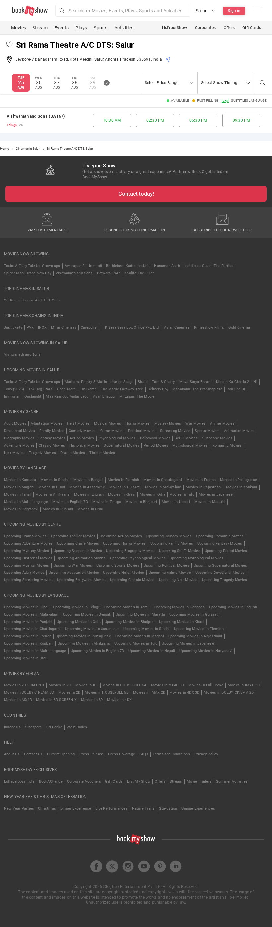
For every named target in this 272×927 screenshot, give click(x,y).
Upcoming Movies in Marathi (140, 614)
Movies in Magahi (19, 487)
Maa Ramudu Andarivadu (67, 396)
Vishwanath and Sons (74, 273)
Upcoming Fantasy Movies (219, 543)
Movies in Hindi (51, 487)
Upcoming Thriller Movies (73, 536)
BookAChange (51, 781)
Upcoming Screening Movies (28, 580)
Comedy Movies (82, 431)
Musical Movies (107, 423)
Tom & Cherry (163, 382)
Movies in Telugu (106, 502)
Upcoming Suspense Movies (78, 551)
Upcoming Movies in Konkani (28, 643)
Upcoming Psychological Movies (138, 558)
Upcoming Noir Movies (178, 580)
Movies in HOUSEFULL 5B (106, 692)
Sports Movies (207, 431)
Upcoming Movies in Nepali (151, 651)
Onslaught (33, 396)
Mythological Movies (190, 445)
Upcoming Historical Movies (28, 558)
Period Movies (156, 445)
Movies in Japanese (216, 494)
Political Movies (142, 431)
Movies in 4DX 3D (184, 692)
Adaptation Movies (46, 423)
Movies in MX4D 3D (167, 685)
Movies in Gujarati (125, 487)
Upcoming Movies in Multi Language (35, 651)
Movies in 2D (69, 692)
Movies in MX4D (18, 700)
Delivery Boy (158, 389)
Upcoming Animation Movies (81, 558)
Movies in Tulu (182, 494)
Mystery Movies (167, 423)
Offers (229, 28)
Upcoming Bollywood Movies (81, 580)
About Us (12, 754)
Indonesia (12, 727)
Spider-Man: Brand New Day (27, 273)
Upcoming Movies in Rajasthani (195, 636)
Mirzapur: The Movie (137, 396)
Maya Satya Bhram (195, 382)
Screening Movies (175, 431)
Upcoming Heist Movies (123, 573)
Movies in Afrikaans (52, 494)
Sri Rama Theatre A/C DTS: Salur (32, 300)
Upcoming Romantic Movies (220, 536)
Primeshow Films (209, 327)
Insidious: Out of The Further (209, 266)
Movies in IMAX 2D (149, 692)
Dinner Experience (75, 808)
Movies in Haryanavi (21, 509)
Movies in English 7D (70, 502)
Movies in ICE (87, 685)
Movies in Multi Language (26, 502)
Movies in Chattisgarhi (162, 480)
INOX (42, 327)
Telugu (12, 125)
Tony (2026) (14, 389)
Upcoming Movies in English (233, 607)
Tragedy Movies (42, 453)
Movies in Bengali (88, 480)
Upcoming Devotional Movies (220, 573)
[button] (122, 11)
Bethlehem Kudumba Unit (128, 266)
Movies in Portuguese (238, 480)
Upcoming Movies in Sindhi (146, 629)
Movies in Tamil (17, 494)
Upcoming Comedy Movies (168, 536)
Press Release (91, 754)
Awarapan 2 (75, 266)
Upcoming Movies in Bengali (87, 614)
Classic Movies (52, 445)
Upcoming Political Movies (166, 565)
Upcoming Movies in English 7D (97, 651)
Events (61, 27)
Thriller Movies (102, 453)
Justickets (13, 327)
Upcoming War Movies (73, 565)
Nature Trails (143, 808)
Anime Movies (222, 423)
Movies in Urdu (90, 509)
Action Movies (82, 438)
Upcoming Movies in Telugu (76, 607)
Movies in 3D (92, 700)
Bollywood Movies (155, 438)
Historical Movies (84, 445)
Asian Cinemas (177, 327)
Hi (255, 382)
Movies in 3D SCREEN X (56, 700)
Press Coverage (121, 754)
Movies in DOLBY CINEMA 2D (229, 692)
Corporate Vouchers (84, 781)
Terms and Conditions (171, 754)
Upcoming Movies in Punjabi (28, 622)
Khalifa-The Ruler (139, 273)
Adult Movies (15, 423)
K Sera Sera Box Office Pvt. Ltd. (132, 327)
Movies (18, 27)
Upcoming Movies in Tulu (136, 643)
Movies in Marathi (209, 502)
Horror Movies (137, 423)
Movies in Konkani (241, 487)
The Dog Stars (40, 389)
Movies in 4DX (119, 700)
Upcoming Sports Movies (117, 565)
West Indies (77, 727)
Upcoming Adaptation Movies (74, 573)
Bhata (143, 382)
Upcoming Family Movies (171, 543)
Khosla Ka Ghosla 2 (232, 382)
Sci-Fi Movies (186, 438)
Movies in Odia (152, 494)
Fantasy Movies (51, 438)
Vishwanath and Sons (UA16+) (36, 116)
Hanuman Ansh (167, 266)
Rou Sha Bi (236, 389)
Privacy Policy (206, 754)
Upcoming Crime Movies (78, 543)
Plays (81, 27)
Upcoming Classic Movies (132, 580)
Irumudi (95, 266)
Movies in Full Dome (205, 685)
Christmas (47, 808)
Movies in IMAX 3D (244, 685)
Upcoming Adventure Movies (28, 543)
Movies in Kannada (20, 480)
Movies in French (201, 480)
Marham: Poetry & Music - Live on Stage (99, 382)
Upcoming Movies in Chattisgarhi (32, 629)
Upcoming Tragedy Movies (224, 580)
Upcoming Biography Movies (130, 551)
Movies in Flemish (123, 480)
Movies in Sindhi (54, 480)
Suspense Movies (217, 438)
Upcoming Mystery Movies (26, 551)
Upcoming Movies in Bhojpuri (130, 622)
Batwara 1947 (108, 273)
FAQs (143, 754)
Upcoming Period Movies (226, 551)
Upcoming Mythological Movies (197, 558)
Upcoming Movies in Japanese (188, 643)
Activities (124, 27)
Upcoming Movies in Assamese (92, 629)
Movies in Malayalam (163, 487)
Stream (40, 27)
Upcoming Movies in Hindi (26, 607)
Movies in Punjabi (58, 509)
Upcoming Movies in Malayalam (31, 614)
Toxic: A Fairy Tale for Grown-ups (32, 266)
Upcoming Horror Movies (124, 543)
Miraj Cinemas (63, 327)
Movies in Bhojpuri (141, 502)
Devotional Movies (19, 431)
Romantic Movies (227, 445)
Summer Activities (232, 781)
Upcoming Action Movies (121, 536)
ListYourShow (174, 28)
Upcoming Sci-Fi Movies (179, 551)
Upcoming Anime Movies (170, 573)
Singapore (33, 727)
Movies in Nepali (176, 502)
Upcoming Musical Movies (26, 565)
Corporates (205, 28)
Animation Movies (239, 431)
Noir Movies (14, 453)
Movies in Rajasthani (204, 487)
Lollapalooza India (19, 781)
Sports (100, 27)
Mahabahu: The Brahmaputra (197, 389)
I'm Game (88, 389)
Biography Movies (19, 438)
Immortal (12, 396)
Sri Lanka (54, 727)
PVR (30, 327)
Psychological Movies (117, 438)
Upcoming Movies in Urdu (26, 658)
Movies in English (89, 494)
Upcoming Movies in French (27, 636)
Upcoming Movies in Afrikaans (84, 643)
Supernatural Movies (121, 445)
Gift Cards (251, 28)
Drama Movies (72, 453)
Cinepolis (89, 327)
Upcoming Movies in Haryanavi (205, 651)
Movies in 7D (60, 685)
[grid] (136, 120)
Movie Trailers (199, 781)
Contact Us (33, 754)
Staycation (168, 808)
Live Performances (111, 808)
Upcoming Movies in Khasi (181, 622)
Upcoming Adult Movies (24, 573)
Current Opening (61, 754)
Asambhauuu (104, 396)
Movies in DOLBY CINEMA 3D (29, 692)
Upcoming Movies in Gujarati (194, 614)
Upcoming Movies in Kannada (179, 607)
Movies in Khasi (121, 494)
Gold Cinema (239, 327)
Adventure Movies (19, 445)
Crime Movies (112, 431)
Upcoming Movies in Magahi (139, 636)
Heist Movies (78, 423)
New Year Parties (19, 808)
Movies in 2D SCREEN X (24, 685)
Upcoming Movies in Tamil (127, 607)
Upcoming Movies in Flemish (199, 629)
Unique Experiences (198, 808)
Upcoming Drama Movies (25, 536)
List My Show (138, 781)
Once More (66, 389)
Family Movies (51, 431)
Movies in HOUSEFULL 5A (124, 685)
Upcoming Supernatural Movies (220, 565)
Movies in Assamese (87, 487)
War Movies (195, 423)
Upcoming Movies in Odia (79, 622)
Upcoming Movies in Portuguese (83, 636)
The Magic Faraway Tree (122, 389)
